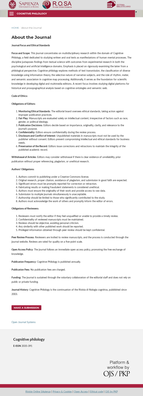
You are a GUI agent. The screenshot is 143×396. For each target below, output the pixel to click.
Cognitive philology (32, 13)
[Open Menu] (11, 13)
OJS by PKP (111, 392)
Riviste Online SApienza (38, 392)
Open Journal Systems (24, 322)
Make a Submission (26, 307)
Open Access (81, 392)
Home (15, 27)
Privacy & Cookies (62, 392)
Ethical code (96, 392)
